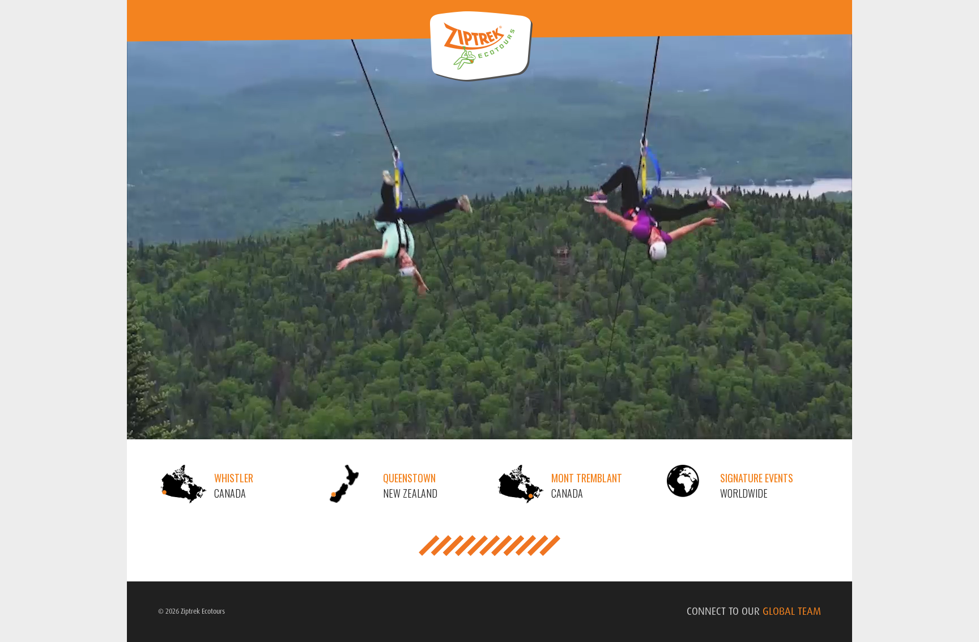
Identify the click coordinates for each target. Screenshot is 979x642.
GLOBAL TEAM (792, 611)
